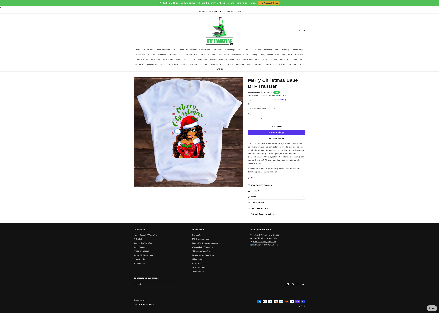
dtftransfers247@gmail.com (265, 245)
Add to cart (277, 126)
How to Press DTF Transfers (145, 235)
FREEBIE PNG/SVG (141, 251)
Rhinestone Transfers (201, 251)
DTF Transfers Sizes (200, 239)
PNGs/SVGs (138, 239)
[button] (136, 30)
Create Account (198, 267)
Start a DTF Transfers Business (205, 243)
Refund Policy (140, 263)
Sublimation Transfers (143, 243)
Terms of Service (199, 263)
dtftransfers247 (287, 306)
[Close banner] (436, 3)
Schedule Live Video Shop (203, 255)
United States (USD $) (143, 304)
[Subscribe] (172, 284)
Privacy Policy (140, 259)
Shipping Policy (198, 259)
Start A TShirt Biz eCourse (145, 255)
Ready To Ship (198, 271)
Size (249, 104)
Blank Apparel (140, 247)
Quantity (251, 114)
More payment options (277, 138)
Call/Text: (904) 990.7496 (264, 242)
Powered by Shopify (299, 306)
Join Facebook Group (269, 3)
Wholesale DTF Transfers (202, 247)
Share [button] (253, 178)
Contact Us (196, 235)
